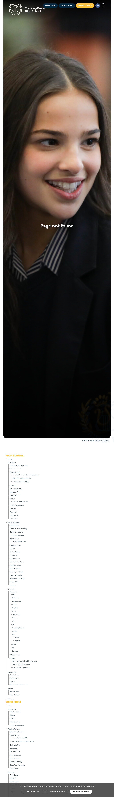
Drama (14, 604)
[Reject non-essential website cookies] (57, 792)
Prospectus (14, 678)
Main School (67, 5)
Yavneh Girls (14, 695)
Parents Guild (15, 558)
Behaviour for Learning (18, 529)
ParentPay (14, 555)
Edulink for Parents (17, 535)
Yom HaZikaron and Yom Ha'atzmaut (25, 475)
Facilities (13, 512)
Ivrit (13, 621)
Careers (12, 658)
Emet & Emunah (16, 469)
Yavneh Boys (14, 691)
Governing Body (16, 489)
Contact (10, 699)
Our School (12, 463)
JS (13, 624)
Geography (16, 614)
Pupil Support (15, 568)
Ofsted (12, 499)
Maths (14, 631)
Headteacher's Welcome (19, 465)
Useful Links (84, 5)
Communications (16, 532)
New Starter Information (19, 685)
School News (14, 472)
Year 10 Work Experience (21, 664)
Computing (16, 601)
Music (14, 644)
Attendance (14, 525)
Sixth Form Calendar (17, 765)
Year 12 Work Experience (21, 667)
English (15, 608)
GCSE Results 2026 (19, 541)
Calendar (13, 485)
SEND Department (17, 505)
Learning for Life (18, 628)
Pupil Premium (15, 565)
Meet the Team (15, 492)
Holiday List (14, 515)
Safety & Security (16, 575)
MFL (13, 634)
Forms (12, 681)
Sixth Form (50, 5)
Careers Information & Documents (24, 661)
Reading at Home (16, 572)
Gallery (12, 548)
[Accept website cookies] (81, 792)
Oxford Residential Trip (20, 481)
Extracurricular (15, 545)
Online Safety (15, 552)
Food (14, 611)
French (17, 637)
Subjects (13, 592)
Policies (13, 509)
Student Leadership (17, 578)
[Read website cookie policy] (33, 792)
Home (10, 459)
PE (13, 648)
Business (15, 598)
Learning (11, 589)
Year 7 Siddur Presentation (22, 478)
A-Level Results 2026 (19, 738)
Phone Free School (17, 562)
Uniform (13, 585)
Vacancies (13, 519)
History (14, 618)
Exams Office (15, 538)
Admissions (12, 672)
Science (15, 651)
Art (13, 594)
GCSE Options (15, 655)
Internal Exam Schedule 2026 (23, 741)
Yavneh (10, 689)
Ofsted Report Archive (20, 501)
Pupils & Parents (14, 522)
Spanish (17, 640)
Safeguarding (15, 495)
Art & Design (14, 775)
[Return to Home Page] (33, 9)
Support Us (14, 582)
